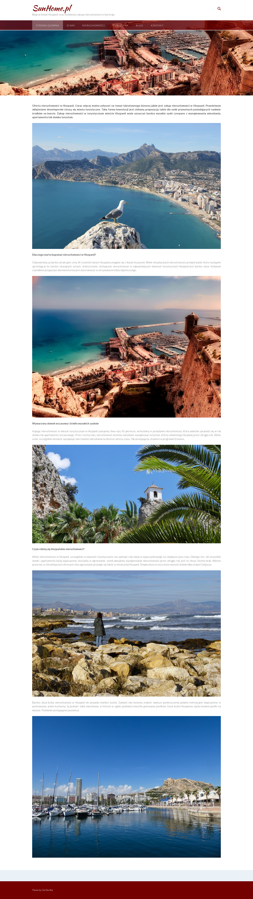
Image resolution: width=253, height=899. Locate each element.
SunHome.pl (51, 8)
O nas (71, 25)
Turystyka (120, 25)
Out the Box (47, 890)
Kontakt (157, 25)
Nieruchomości (93, 25)
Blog (139, 25)
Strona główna (47, 25)
